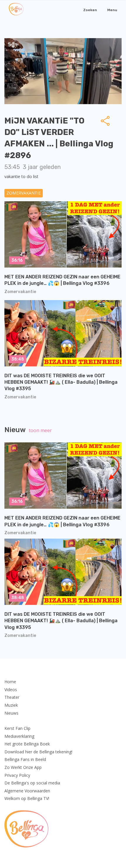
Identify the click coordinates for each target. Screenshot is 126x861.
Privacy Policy (17, 775)
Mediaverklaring (19, 736)
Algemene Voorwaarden (27, 791)
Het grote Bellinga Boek (27, 744)
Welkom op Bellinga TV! (26, 798)
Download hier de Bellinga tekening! (38, 752)
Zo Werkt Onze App (23, 767)
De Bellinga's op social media (32, 783)
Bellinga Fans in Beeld (25, 759)
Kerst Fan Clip (17, 728)
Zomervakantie (23, 193)
